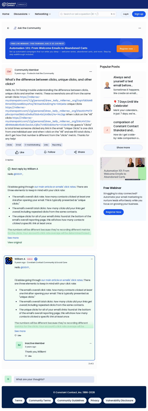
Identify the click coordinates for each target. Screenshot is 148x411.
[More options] (92, 259)
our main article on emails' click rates (55, 186)
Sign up (139, 14)
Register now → (127, 49)
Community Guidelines (70, 400)
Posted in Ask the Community (40, 73)
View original (15, 242)
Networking (41, 14)
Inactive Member (35, 343)
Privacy (95, 400)
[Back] (8, 28)
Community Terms (40, 400)
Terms (18, 400)
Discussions (20, 14)
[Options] (140, 28)
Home (5, 14)
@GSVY (18, 174)
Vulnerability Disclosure (119, 400)
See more (13, 237)
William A (20, 259)
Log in (125, 14)
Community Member (27, 70)
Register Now (113, 212)
